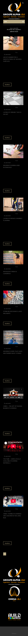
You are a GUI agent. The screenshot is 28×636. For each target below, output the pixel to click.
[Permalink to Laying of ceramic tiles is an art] (13, 104)
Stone (16, 318)
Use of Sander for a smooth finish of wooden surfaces (12, 59)
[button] (13, 393)
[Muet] (19, 397)
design (10, 538)
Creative (7, 185)
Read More (7, 84)
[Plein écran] (21, 397)
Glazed (14, 132)
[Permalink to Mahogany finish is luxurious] (13, 264)
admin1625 (16, 28)
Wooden (12, 79)
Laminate (18, 538)
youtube (7, 483)
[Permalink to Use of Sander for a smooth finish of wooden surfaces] (13, 49)
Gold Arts (14, 633)
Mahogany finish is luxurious (10, 273)
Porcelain (18, 238)
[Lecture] (5, 397)
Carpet (13, 483)
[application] (13, 393)
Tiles (13, 375)
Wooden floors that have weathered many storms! (12, 352)
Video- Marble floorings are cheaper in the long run (12, 516)
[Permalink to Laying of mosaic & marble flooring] (13, 211)
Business (7, 132)
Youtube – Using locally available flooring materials (12, 461)
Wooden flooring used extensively (11, 166)
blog (6, 79)
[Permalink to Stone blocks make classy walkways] (13, 304)
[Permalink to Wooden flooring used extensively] (13, 158)
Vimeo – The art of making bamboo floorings (12, 407)
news (11, 238)
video (9, 428)
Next (13, 554)
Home (11, 28)
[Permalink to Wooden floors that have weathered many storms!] (13, 343)
